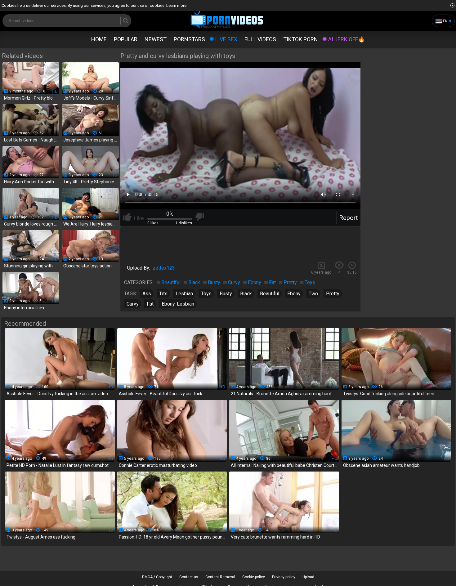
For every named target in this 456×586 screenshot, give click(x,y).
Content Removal (220, 577)
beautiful (269, 294)
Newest (156, 39)
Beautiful (171, 282)
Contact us (188, 577)
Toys (310, 282)
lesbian (184, 294)
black (246, 294)
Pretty (290, 282)
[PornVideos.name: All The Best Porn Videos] (227, 20)
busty (226, 294)
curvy (133, 304)
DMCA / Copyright (157, 577)
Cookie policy (253, 577)
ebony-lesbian (178, 304)
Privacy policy (283, 577)
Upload (308, 577)
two (313, 294)
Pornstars (189, 39)
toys (206, 294)
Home (99, 39)
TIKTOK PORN (300, 39)
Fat (272, 282)
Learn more (176, 5)
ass (146, 294)
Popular (125, 39)
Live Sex (226, 39)
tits (163, 294)
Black (194, 282)
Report (348, 217)
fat (150, 304)
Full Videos (260, 39)
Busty (214, 282)
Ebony (254, 282)
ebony (294, 294)
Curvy (234, 282)
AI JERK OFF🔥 (346, 39)
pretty (332, 294)
